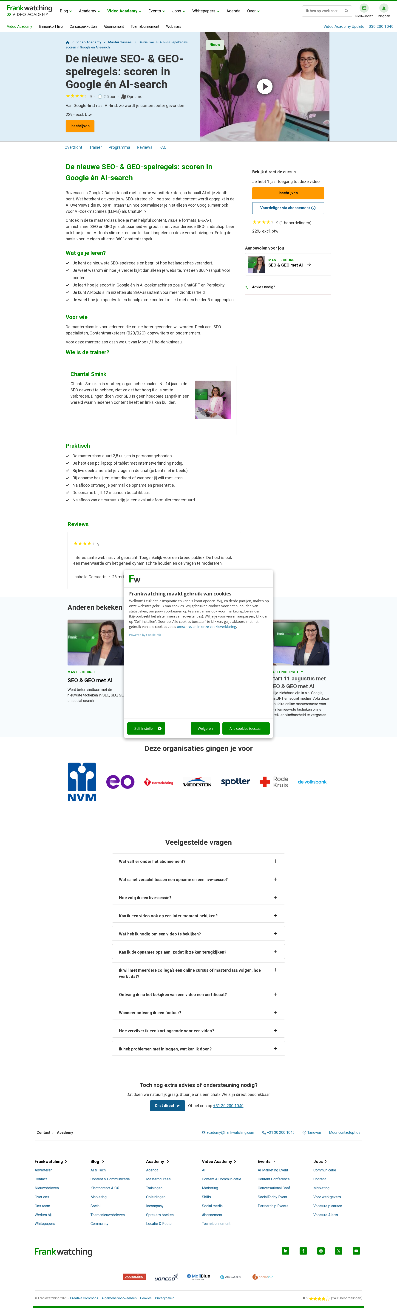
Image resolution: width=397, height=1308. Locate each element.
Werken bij (43, 1215)
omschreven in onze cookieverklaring (206, 626)
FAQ (163, 147)
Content (319, 1179)
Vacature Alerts (325, 1215)
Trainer (95, 147)
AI (203, 1170)
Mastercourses (158, 1179)
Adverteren (43, 1170)
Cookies (146, 1298)
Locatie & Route (159, 1223)
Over (251, 10)
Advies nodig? (263, 287)
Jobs (176, 10)
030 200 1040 (381, 26)
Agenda (233, 10)
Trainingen (154, 1188)
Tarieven (314, 1132)
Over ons (42, 1197)
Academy (87, 10)
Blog (64, 10)
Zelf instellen (144, 728)
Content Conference (274, 1179)
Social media (212, 1206)
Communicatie (324, 1170)
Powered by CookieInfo (145, 635)
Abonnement (114, 26)
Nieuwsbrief (364, 16)
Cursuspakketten (83, 26)
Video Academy (122, 10)
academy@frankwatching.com (230, 1132)
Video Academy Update (343, 26)
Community (99, 1223)
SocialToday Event (272, 1197)
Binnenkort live (51, 26)
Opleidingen (155, 1197)
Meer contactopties (344, 1132)
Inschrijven (80, 126)
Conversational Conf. (274, 1188)
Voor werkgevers (327, 1197)
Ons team (42, 1206)
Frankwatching (49, 1161)
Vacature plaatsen (327, 1206)
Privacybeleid (164, 1298)
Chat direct (164, 1105)
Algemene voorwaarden (119, 1298)
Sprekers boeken (160, 1215)
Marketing (99, 1197)
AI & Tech (98, 1170)
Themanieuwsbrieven (108, 1215)
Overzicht (73, 147)
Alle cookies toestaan (246, 728)
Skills (206, 1197)
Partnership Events (273, 1206)
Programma (119, 147)
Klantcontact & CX (105, 1188)
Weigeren (205, 728)
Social (95, 1206)
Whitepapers (204, 10)
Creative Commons (84, 1298)
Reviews (145, 147)
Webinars (173, 26)
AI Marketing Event (273, 1170)
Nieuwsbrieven (47, 1188)
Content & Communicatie (110, 1179)
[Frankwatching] (29, 8)
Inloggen (384, 16)
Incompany (155, 1206)
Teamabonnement (145, 26)
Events (154, 10)
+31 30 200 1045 (281, 1132)
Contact (41, 1179)
